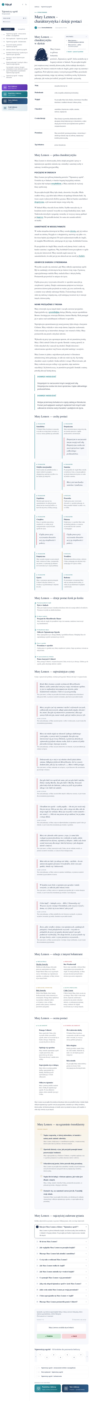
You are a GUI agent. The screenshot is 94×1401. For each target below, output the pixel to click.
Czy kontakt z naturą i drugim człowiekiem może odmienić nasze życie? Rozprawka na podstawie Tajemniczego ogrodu (16, 69)
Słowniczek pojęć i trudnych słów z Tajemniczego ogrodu (16, 63)
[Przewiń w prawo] (87, 1356)
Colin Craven (68, 990)
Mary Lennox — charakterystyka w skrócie (76, 41)
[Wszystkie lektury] (22, 4)
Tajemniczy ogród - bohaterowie (16, 42)
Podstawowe (7, 29)
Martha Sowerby (42, 964)
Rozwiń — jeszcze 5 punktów (75, 51)
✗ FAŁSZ (74, 1336)
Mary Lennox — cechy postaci (77, 49)
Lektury (37, 7)
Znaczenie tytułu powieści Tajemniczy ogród (14, 45)
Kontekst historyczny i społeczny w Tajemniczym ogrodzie (16, 53)
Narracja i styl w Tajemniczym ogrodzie (15, 58)
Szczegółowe (21, 29)
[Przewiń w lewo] (36, 1356)
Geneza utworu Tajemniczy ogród (16, 49)
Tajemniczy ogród (46, 7)
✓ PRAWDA (49, 1336)
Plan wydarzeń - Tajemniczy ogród (16, 38)
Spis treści (69, 36)
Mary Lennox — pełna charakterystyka (74, 45)
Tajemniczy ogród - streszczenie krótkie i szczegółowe (16, 34)
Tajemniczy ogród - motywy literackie (14, 76)
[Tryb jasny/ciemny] (26, 4)
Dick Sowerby (41, 990)
